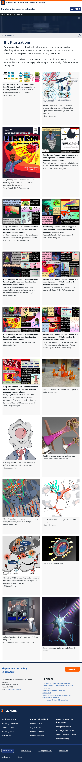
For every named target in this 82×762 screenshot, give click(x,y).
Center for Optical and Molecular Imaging (56, 695)
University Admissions (10, 724)
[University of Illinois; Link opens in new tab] (9, 710)
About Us (72, 669)
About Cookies (7, 750)
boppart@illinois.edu (13, 689)
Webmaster (6, 757)
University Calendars (36, 732)
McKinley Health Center (65, 730)
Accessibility (63, 750)
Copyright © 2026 (45, 750)
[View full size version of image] (79, 18)
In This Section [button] (8, 35)
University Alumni (35, 724)
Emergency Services (63, 726)
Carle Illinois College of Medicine (53, 690)
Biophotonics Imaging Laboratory (14, 670)
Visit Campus (6, 736)
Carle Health (46, 693)
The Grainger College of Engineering (55, 700)
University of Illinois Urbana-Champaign (56, 683)
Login (20, 757)
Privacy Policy (26, 750)
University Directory (36, 736)
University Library (62, 738)
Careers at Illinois (8, 728)
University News (8, 732)
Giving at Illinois (35, 728)
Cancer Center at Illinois (50, 697)
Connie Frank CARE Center (66, 734)
